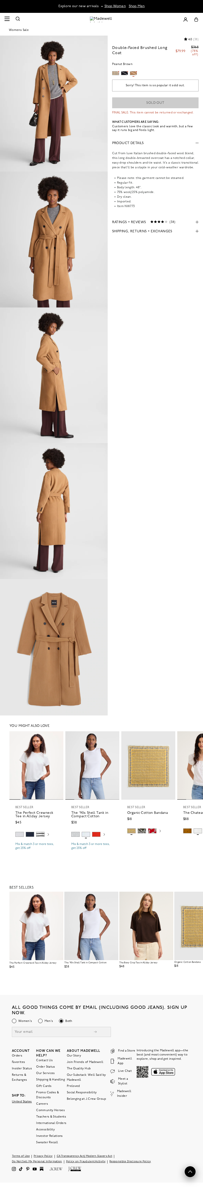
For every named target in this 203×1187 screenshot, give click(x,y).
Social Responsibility (82, 1092)
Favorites (18, 1061)
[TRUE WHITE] (198, 830)
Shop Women (115, 6)
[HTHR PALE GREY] (19, 834)
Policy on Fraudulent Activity (86, 1161)
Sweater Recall (47, 1142)
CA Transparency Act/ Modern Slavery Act (84, 1156)
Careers (42, 1103)
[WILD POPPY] (96, 834)
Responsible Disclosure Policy (130, 1161)
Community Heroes (50, 1110)
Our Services (45, 1073)
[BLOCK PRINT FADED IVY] (142, 830)
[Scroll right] (48, 835)
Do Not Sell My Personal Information (37, 1161)
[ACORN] (187, 830)
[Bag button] (196, 19)
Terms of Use (21, 1156)
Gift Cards (43, 1085)
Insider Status (22, 1068)
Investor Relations (49, 1135)
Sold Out (155, 103)
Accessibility (45, 1129)
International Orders (51, 1123)
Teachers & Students (51, 1116)
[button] (57, 737)
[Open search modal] (17, 19)
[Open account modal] (185, 19)
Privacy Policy (43, 1156)
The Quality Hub (79, 1068)
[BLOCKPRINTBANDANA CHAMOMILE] (131, 830)
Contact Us (44, 1060)
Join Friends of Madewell (85, 1061)
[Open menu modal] (6, 19)
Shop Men (137, 6)
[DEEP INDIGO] (30, 834)
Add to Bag (148, 842)
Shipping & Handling (50, 1079)
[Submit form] (95, 1032)
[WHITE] (40, 834)
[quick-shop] (36, 852)
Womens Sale (19, 30)
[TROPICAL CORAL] (152, 830)
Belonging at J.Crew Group (86, 1098)
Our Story (74, 1055)
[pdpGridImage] (54, 104)
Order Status (45, 1066)
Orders (17, 1055)
